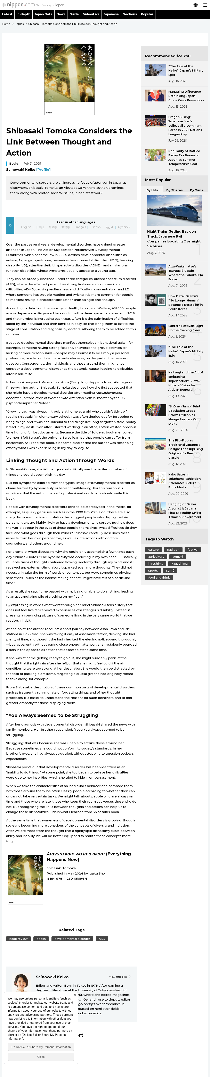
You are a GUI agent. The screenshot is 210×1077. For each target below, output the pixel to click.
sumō (170, 570)
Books (14, 163)
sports (153, 570)
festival (193, 550)
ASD (102, 939)
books (41, 939)
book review (18, 939)
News (61, 14)
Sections (130, 14)
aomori (177, 556)
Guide (74, 14)
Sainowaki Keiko (28, 170)
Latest (7, 14)
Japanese (111, 14)
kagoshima (179, 563)
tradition (173, 550)
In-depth (23, 14)
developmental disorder (72, 939)
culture (153, 550)
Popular (147, 14)
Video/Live (91, 14)
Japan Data (43, 14)
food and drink (159, 577)
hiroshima (155, 563)
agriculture (156, 556)
